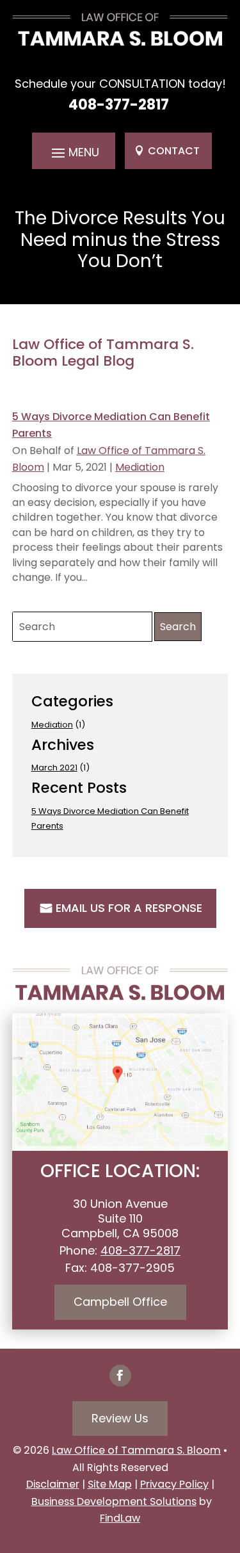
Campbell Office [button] (120, 1302)
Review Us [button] (120, 1418)
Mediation (139, 467)
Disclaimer (52, 1484)
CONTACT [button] (174, 150)
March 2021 (54, 767)
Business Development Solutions (113, 1501)
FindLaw (120, 1518)
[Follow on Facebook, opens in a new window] (120, 1375)
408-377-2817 (118, 105)
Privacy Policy (174, 1484)
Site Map (110, 1484)
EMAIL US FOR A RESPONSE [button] (129, 908)
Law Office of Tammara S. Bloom (136, 1450)
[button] (73, 152)
